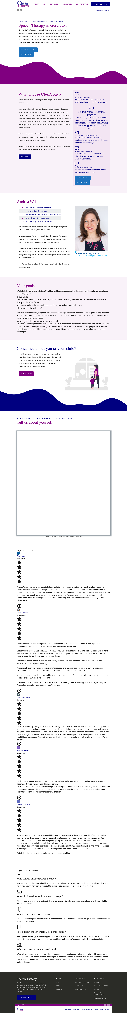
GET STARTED (82, 178)
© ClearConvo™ (105, 1009)
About (36, 4)
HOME (58, 982)
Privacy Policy (76, 1009)
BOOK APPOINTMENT (101, 985)
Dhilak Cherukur (23, 804)
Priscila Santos (23, 750)
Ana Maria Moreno (24, 697)
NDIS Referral (82, 4)
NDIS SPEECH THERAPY (83, 982)
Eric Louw (21, 556)
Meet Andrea (25, 157)
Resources (67, 4)
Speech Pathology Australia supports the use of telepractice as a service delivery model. (57, 936)
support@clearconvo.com (103, 10)
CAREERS (59, 989)
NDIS (45, 4)
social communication (53, 36)
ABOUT (58, 985)
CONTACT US (100, 4)
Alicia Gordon (22, 613)
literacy (39, 36)
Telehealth (27, 39)
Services (54, 4)
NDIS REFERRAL (80, 989)
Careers (96, 1009)
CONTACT (97, 982)
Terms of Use (68, 1009)
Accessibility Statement (86, 1009)
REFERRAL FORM (28, 50)
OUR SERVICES (80, 985)
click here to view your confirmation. (70, 536)
